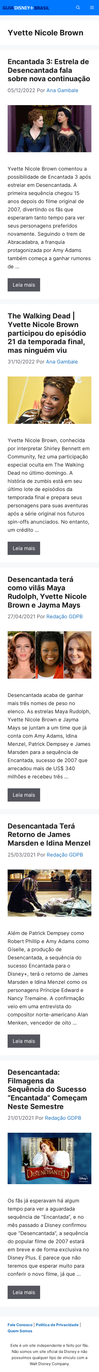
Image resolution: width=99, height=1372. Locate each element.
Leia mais (24, 285)
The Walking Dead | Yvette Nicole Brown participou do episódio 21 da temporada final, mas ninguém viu (47, 333)
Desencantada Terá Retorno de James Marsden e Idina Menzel (49, 834)
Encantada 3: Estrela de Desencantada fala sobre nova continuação (49, 70)
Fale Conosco (20, 1324)
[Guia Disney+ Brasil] (32, 7)
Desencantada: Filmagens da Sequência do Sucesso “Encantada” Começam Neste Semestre (47, 1089)
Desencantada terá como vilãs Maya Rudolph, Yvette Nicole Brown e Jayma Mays (47, 592)
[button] (78, 7)
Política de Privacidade (57, 1324)
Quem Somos (20, 1330)
